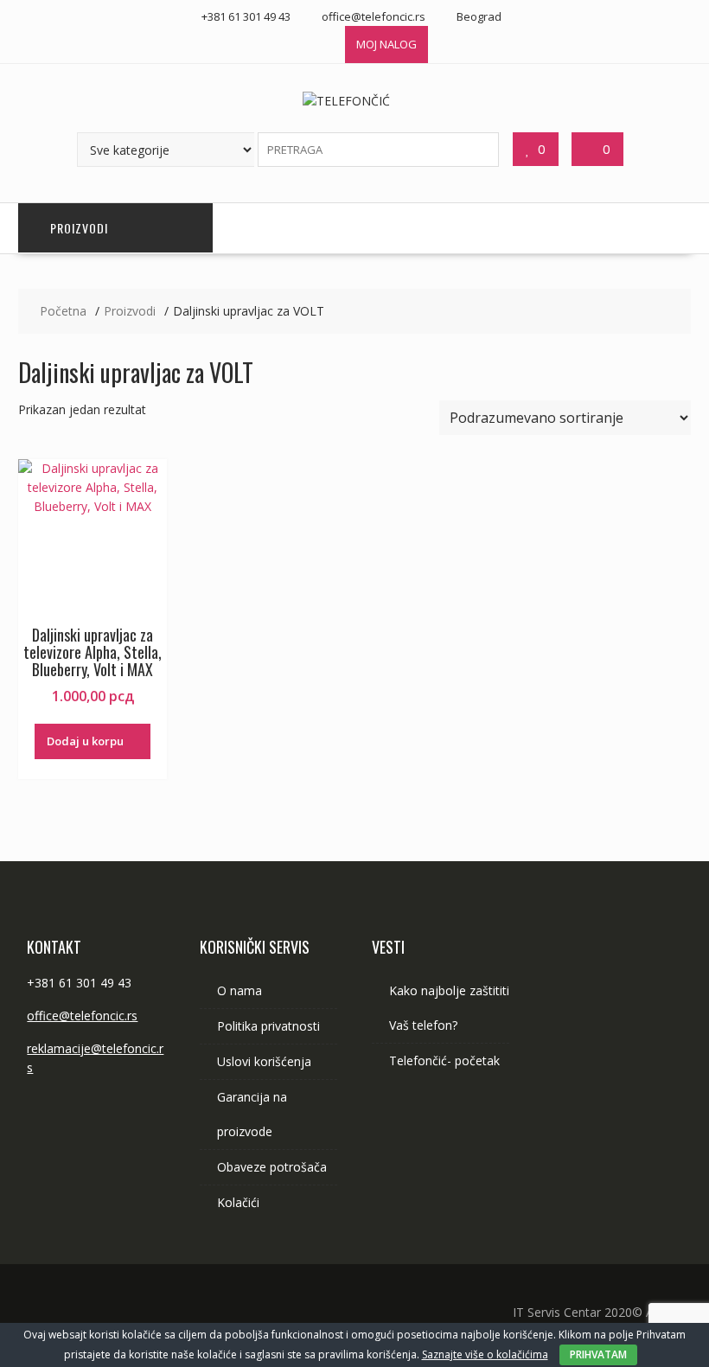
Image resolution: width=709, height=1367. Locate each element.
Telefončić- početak (444, 1060)
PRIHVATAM (598, 1354)
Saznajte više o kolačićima (485, 1354)
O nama (239, 990)
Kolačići (238, 1202)
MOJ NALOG (386, 44)
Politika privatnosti (268, 1026)
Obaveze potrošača (272, 1167)
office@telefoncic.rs (82, 1015)
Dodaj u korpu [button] (85, 741)
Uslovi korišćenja (264, 1061)
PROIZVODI (79, 228)
